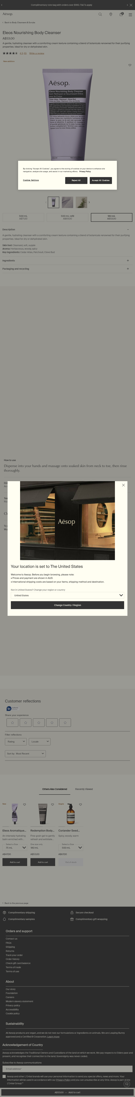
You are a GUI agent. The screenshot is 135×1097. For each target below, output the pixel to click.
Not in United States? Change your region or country (38, 589)
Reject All (76, 180)
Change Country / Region (67, 605)
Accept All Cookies (100, 180)
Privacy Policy (85, 171)
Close (123, 485)
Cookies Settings (31, 180)
